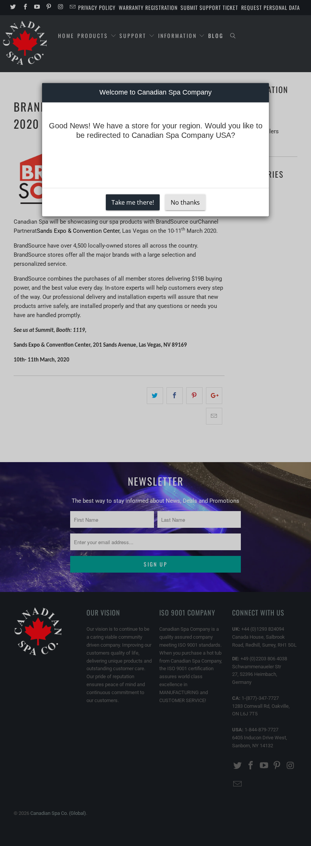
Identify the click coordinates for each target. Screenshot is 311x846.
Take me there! (133, 202)
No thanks (185, 202)
